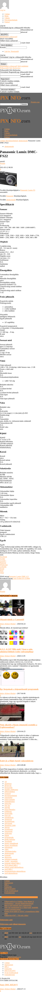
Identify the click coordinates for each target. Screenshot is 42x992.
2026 (6, 933)
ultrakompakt (23, 141)
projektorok (8, 829)
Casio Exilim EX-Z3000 (21, 578)
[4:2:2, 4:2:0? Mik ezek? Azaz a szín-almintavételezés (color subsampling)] (12, 645)
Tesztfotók (8, 841)
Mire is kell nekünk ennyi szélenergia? (18, 905)
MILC (6, 885)
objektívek (8, 819)
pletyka (7, 827)
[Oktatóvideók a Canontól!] (12, 615)
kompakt (7, 855)
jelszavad (24, 32)
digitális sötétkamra (11, 790)
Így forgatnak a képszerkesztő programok (19, 689)
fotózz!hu (7, 804)
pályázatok (8, 823)
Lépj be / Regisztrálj (11, 51)
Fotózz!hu (8, 887)
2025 (6, 937)
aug (30, 933)
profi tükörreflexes (10, 873)
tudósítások (8, 847)
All (5, 782)
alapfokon (8, 784)
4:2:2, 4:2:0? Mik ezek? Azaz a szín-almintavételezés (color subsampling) (16, 650)
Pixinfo (2, 163)
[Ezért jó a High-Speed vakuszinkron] (12, 756)
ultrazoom (8, 857)
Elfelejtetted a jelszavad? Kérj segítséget (14, 66)
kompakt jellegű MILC (12, 863)
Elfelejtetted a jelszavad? (8, 37)
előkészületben (9, 792)
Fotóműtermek (9, 893)
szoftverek (8, 833)
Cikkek (7, 18)
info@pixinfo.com (14, 957)
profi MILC (8, 869)
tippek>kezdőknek (11, 845)
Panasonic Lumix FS (27, 190)
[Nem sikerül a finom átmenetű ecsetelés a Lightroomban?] (12, 720)
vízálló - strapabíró (11, 861)
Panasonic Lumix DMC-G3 (19, 576)
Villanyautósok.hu (31, 897)
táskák (6, 835)
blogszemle (8, 788)
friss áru (7, 806)
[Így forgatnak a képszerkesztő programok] (12, 685)
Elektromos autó (6, 920)
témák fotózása (9, 839)
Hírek (6, 16)
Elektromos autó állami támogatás (13, 924)
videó (6, 849)
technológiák (9, 837)
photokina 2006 (10, 825)
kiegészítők (8, 813)
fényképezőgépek (12, 141)
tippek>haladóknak (11, 843)
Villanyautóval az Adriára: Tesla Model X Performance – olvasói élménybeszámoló (19, 902)
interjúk (7, 807)
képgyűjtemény (9, 809)
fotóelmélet (8, 798)
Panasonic (9, 196)
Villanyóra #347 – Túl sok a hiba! (16, 915)
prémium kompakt (10, 859)
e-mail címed (25, 43)
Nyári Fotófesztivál (11, 891)
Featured (7, 794)
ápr (20, 937)
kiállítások (8, 811)
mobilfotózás (9, 817)
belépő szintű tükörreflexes (13, 867)
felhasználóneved (27, 30)
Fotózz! (7, 22)
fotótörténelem (9, 802)
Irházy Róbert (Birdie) (8, 624)
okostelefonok (9, 821)
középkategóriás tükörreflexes (15, 871)
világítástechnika (10, 851)
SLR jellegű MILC (11, 865)
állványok (7, 786)
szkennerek (8, 831)
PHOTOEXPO (9, 889)
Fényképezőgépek (10, 20)
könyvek (7, 815)
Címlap (7, 14)
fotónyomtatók (9, 800)
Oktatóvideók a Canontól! (12, 619)
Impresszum (8, 883)
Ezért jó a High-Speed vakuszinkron (16, 761)
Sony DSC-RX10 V (9, 985)
